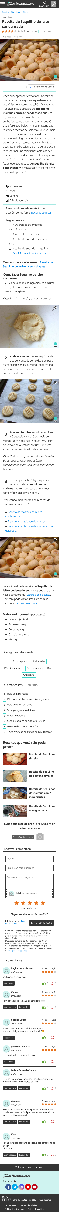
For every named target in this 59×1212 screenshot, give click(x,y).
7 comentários (45, 31)
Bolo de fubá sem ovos (19, 705)
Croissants (28, 675)
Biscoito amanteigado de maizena (27, 521)
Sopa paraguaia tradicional (21, 710)
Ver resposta (10, 1007)
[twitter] (15, 1187)
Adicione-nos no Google (43, 87)
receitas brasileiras (26, 603)
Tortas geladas (21, 661)
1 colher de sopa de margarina (30, 248)
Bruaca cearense (16, 715)
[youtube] (28, 1187)
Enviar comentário (41, 923)
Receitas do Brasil (41, 212)
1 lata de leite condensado (27, 234)
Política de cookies (36, 1209)
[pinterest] (35, 1187)
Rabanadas (39, 661)
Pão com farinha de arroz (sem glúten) (28, 699)
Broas (50, 668)
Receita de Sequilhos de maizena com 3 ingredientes (42, 793)
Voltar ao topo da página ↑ (29, 1167)
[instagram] (21, 1187)
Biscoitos (27, 12)
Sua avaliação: (28, 908)
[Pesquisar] (54, 4)
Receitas (5, 12)
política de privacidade (15, 922)
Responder (8, 983)
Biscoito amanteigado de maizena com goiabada (29, 528)
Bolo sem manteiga (17, 694)
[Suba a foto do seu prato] (40, 837)
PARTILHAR (44, 6)
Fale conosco (10, 1205)
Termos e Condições (28, 1205)
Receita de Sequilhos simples (42, 757)
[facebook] (8, 1187)
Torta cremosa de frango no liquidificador (29, 732)
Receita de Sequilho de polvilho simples (41, 774)
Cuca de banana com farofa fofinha (26, 721)
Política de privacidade (14, 1209)
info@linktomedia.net (17, 951)
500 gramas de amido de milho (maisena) (25, 227)
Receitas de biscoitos (38, 594)
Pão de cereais (35, 668)
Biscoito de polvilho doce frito (23, 726)
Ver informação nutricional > (29, 253)
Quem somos (45, 1200)
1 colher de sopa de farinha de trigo (28, 241)
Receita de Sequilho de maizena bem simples (28, 264)
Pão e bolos (16, 12)
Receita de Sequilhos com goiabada (42, 809)
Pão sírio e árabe (13, 668)
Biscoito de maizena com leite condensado (23, 514)
